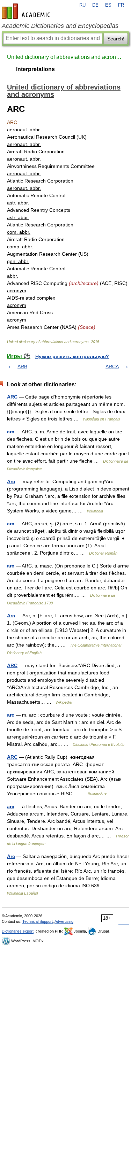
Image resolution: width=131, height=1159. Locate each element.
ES (108, 5)
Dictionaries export (18, 931)
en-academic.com (27, 11)
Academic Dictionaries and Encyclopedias (60, 25)
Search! (115, 38)
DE (95, 5)
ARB (22, 366)
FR (121, 5)
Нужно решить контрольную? (72, 356)
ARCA (112, 366)
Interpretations (35, 69)
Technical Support (37, 921)
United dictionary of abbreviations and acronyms (65, 57)
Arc (11, 481)
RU (82, 5)
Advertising (63, 921)
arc (10, 431)
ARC (12, 397)
